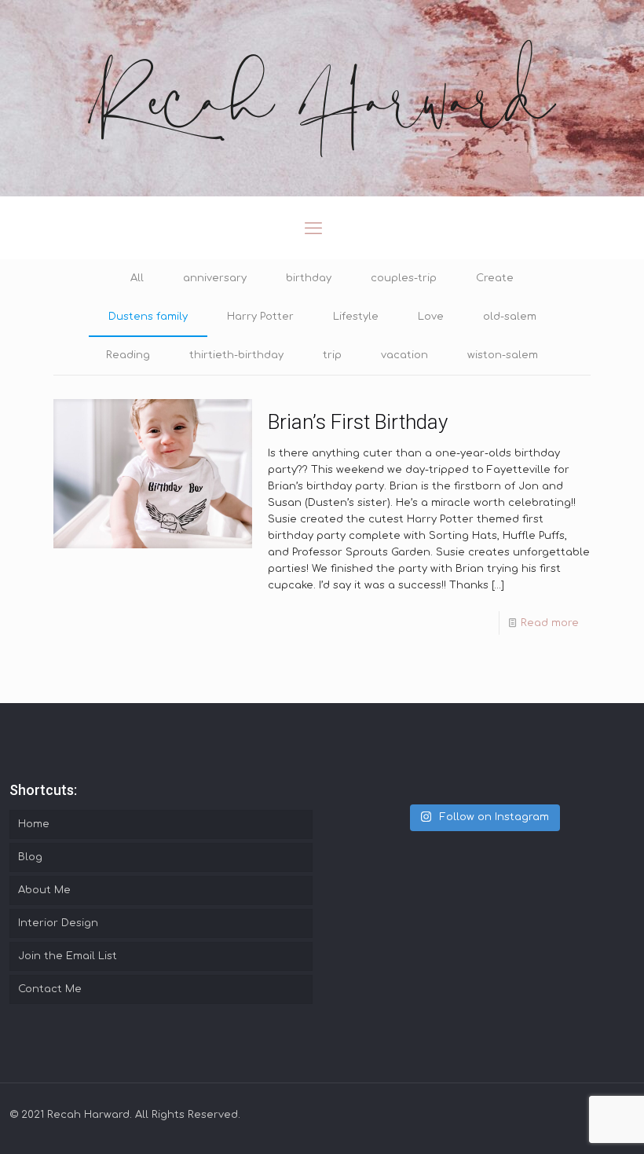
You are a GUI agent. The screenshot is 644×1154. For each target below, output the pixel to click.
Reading (128, 355)
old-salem (509, 316)
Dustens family (148, 316)
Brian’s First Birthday (358, 422)
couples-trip (404, 278)
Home (33, 824)
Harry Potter (260, 316)
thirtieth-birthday (236, 355)
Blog (30, 857)
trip (332, 355)
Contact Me (50, 989)
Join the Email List (67, 956)
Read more (550, 622)
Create (495, 278)
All (137, 278)
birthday (308, 278)
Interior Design (58, 923)
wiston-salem (502, 355)
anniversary (215, 278)
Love (431, 316)
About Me (44, 890)
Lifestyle (356, 316)
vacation (404, 355)
